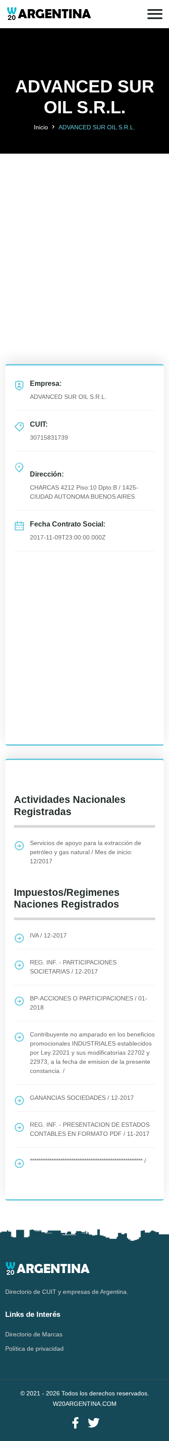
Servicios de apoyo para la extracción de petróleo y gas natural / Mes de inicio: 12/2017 (85, 852)
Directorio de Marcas (33, 1334)
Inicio (41, 127)
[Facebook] (75, 1423)
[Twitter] (94, 1423)
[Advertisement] (84, 238)
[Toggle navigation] (154, 14)
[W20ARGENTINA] (48, 14)
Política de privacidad (34, 1348)
